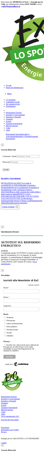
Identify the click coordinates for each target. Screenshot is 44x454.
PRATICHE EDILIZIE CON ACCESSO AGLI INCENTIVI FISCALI (20, 197)
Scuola (9, 333)
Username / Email (9, 156)
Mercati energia (12, 126)
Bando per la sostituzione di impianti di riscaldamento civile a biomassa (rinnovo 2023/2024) (20, 190)
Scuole (8, 121)
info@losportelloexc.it (11, 6)
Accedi (6, 170)
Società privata (12, 330)
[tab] (22, 178)
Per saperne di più (13, 104)
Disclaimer (5, 428)
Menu (9, 94)
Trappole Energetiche (14, 124)
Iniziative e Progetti (13, 117)
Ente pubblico (11, 327)
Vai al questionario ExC (10, 416)
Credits (3, 443)
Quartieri (9, 119)
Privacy (4, 432)
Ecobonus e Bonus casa (21, 201)
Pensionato (10, 320)
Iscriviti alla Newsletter (10, 420)
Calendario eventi (12, 102)
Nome (6, 297)
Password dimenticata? (14, 88)
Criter (8, 128)
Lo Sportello (11, 100)
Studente (9, 317)
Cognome (7, 306)
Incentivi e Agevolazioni (15, 115)
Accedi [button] (8, 85)
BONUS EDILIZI (13, 185)
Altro (8, 130)
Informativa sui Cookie (10, 430)
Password (6, 162)
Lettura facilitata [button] (8, 207)
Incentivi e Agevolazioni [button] (11, 178)
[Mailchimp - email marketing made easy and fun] (16, 366)
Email (6, 288)
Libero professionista (14, 324)
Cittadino (9, 336)
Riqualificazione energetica (16, 203)
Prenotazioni (11, 106)
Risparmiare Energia (14, 113)
